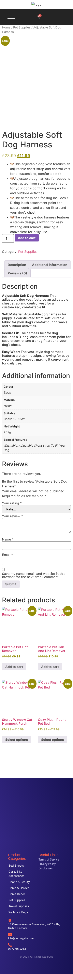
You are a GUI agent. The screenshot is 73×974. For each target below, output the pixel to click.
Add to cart (26, 238)
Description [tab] (17, 265)
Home (6, 27)
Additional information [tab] (49, 265)
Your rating (12, 503)
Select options (16, 740)
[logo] (36, 4)
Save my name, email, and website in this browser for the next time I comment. (33, 575)
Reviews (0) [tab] (17, 273)
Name (8, 539)
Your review (12, 516)
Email (7, 554)
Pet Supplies (22, 27)
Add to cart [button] (14, 667)
